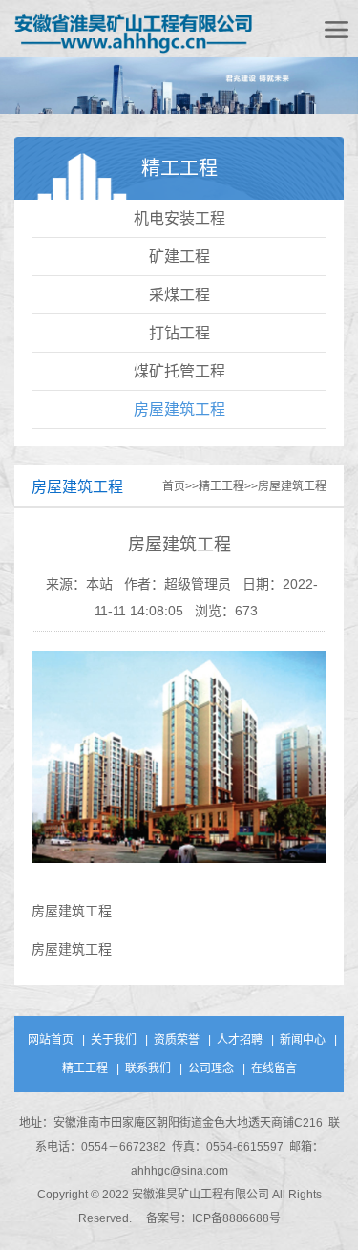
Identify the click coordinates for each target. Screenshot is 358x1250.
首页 (173, 486)
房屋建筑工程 (179, 409)
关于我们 (114, 1039)
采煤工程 (179, 295)
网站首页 (51, 1039)
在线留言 (274, 1068)
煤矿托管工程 (179, 371)
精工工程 (221, 486)
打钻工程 (179, 333)
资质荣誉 (177, 1039)
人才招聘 (240, 1039)
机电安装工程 (179, 218)
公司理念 (211, 1068)
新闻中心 (303, 1039)
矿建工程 (179, 256)
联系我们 (148, 1068)
